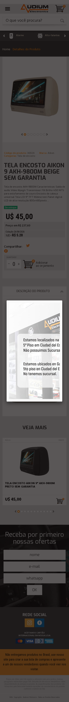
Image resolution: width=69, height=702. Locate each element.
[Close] (62, 300)
